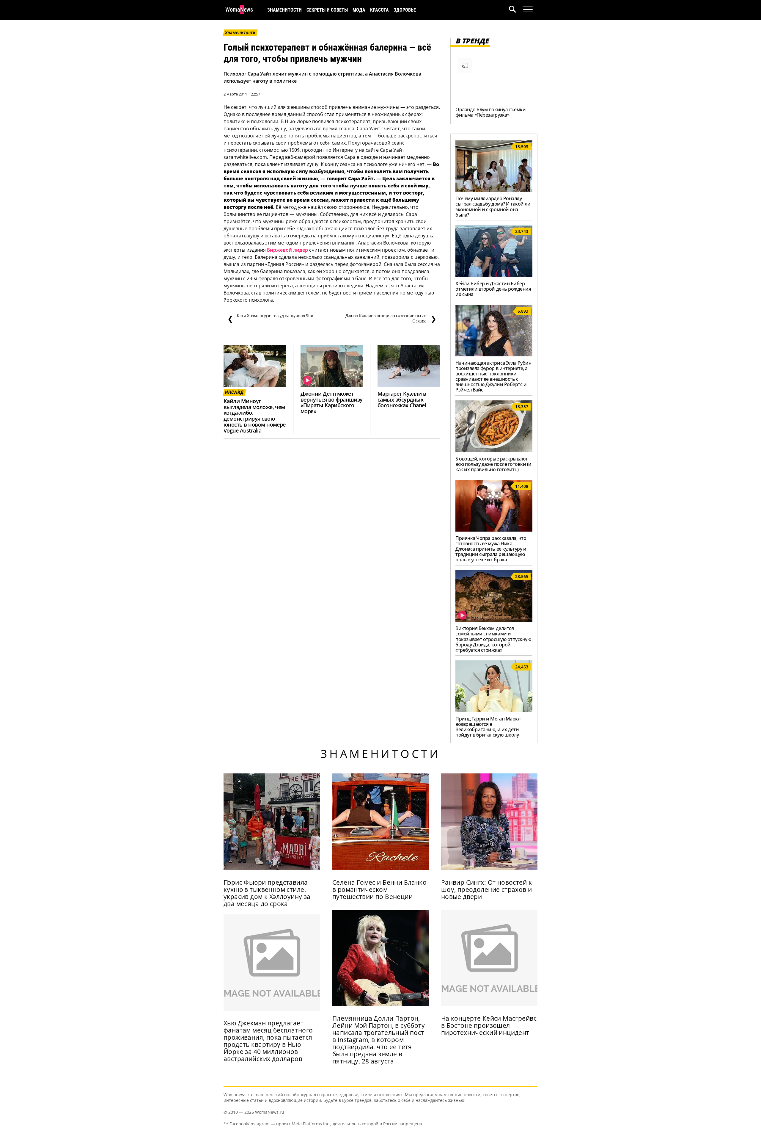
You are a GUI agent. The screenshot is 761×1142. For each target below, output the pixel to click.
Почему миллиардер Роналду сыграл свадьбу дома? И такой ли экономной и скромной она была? (492, 206)
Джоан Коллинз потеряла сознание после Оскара (390, 318)
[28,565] (493, 620)
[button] (516, 10)
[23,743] (493, 275)
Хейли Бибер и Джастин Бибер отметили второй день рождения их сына (493, 288)
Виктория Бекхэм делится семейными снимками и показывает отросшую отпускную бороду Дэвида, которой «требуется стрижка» (493, 639)
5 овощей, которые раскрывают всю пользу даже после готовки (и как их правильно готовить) (493, 464)
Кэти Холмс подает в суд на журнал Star (270, 318)
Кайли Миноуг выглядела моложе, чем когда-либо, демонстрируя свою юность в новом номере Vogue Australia (255, 415)
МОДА (359, 10)
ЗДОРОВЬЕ (405, 10)
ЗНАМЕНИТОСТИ (284, 10)
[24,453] (493, 710)
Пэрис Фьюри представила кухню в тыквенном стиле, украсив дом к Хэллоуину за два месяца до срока (267, 893)
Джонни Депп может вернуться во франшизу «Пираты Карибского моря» (332, 402)
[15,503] (493, 190)
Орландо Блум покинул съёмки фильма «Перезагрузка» (490, 112)
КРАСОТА (379, 10)
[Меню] (528, 9)
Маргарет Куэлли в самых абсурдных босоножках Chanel (402, 399)
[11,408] (493, 530)
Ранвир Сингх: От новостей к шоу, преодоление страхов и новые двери (486, 889)
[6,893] (493, 354)
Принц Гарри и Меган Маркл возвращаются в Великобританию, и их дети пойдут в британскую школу (487, 726)
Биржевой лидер (287, 250)
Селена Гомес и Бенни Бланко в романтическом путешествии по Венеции (379, 889)
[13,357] (493, 450)
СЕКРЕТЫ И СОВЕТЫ (327, 10)
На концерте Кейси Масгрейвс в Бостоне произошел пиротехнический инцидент (489, 1025)
